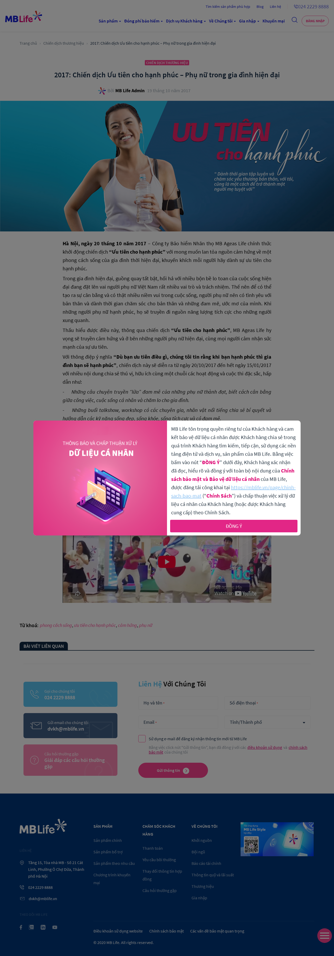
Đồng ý (234, 526)
